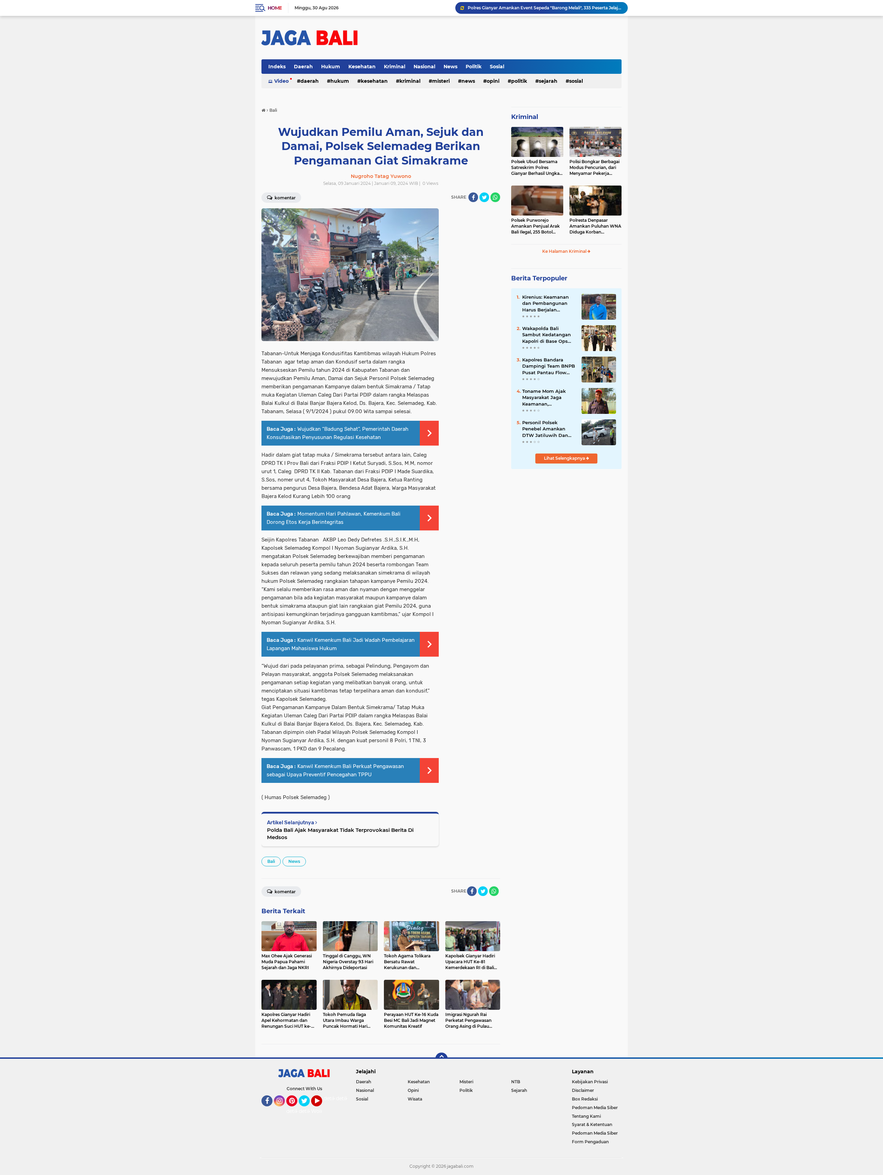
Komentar (285, 197)
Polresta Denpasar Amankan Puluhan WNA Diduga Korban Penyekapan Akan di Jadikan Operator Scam (595, 226)
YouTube (321, 1109)
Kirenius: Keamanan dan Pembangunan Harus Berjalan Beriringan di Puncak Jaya (547, 303)
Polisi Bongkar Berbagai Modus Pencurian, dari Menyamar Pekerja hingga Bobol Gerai (594, 167)
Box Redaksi (585, 1099)
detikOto (334, 1098)
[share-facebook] (473, 197)
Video (281, 81)
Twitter (307, 1109)
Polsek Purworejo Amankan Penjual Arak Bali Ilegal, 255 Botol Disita (535, 226)
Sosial (497, 66)
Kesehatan (362, 66)
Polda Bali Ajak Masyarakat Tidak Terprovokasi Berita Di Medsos (340, 833)
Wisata (415, 1099)
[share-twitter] (484, 197)
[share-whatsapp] (495, 197)
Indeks (277, 66)
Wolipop (321, 1111)
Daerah (303, 66)
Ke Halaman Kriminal (564, 251)
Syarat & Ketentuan (592, 1124)
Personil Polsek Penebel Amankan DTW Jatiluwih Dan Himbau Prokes (545, 429)
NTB (515, 1081)
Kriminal (394, 66)
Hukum (330, 66)
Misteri (441, 81)
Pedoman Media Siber (595, 1107)
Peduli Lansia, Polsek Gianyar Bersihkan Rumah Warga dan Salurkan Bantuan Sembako (545, 7)
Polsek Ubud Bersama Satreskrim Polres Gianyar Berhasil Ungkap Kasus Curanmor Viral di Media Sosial (536, 167)
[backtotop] (441, 1059)
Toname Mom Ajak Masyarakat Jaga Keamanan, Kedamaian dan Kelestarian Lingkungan (544, 397)
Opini (493, 81)
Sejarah (548, 81)
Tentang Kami (586, 1116)
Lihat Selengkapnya (565, 458)
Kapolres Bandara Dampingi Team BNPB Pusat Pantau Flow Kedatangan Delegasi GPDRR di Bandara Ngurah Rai (548, 366)
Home (275, 8)
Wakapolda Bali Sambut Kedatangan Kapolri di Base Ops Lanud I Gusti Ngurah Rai (547, 335)
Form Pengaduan (590, 1141)
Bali (271, 861)
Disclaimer (583, 1090)
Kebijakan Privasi (590, 1081)
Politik (474, 66)
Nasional (424, 66)
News (450, 66)
